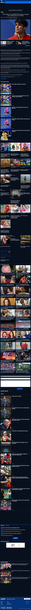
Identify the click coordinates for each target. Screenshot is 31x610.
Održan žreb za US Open (16, 396)
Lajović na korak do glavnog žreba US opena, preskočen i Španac (20, 466)
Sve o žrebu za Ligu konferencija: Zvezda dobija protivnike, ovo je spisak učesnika (13, 529)
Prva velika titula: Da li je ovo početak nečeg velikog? (20, 408)
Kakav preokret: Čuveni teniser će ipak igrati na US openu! (20, 500)
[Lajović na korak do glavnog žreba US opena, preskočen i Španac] (6, 470)
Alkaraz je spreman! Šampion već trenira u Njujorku (20, 108)
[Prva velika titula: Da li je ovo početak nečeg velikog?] (6, 412)
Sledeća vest (28, 45)
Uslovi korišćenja (28, 601)
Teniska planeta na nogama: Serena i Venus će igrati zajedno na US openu (21, 489)
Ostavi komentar (19, 388)
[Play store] (3, 608)
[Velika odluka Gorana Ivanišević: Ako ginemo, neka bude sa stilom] (6, 424)
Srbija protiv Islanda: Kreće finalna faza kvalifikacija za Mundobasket (11, 533)
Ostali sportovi (9, 604)
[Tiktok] (29, 599)
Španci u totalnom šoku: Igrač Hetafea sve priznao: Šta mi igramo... (11, 531)
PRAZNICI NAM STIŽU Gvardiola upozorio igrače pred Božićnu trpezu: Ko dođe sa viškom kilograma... (20, 564)
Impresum (27, 603)
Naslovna (2, 601)
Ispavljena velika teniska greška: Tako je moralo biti (20, 443)
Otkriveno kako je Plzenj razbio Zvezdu (7, 535)
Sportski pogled (9, 603)
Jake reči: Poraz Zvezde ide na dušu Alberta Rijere (10, 527)
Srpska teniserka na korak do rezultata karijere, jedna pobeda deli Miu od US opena (20, 477)
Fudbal (1, 603)
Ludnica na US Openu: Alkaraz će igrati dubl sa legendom (21, 131)
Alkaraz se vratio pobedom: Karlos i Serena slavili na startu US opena (20, 96)
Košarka (2, 604)
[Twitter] (28, 599)
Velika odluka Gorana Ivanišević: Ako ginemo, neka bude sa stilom (21, 420)
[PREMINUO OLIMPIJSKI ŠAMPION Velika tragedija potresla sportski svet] (3, 43)
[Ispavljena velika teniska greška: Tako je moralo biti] (6, 447)
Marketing (27, 602)
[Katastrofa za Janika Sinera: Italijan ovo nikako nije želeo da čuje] (6, 458)
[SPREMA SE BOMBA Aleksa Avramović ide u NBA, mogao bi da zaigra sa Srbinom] (19, 43)
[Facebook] (24, 599)
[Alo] (1, 0)
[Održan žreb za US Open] (6, 401)
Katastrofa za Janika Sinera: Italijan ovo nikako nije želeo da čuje (20, 454)
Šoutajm (8, 602)
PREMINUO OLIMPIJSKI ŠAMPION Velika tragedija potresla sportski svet (10, 42)
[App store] (9, 608)
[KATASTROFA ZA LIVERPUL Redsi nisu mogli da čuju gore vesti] (6, 573)
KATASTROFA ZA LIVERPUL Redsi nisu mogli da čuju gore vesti (21, 571)
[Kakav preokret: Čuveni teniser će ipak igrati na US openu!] (6, 505)
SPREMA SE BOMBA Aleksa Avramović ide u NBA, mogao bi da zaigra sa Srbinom (26, 42)
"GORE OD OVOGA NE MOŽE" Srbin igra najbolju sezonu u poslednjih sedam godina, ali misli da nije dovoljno (21, 578)
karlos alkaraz (4, 78)
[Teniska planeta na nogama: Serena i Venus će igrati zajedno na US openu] (6, 493)
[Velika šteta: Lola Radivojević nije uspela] (6, 435)
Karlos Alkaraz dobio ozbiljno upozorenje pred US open (21, 119)
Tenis (2, 12)
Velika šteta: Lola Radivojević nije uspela (20, 430)
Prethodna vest (3, 45)
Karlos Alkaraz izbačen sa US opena (19, 84)
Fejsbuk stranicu (17, 76)
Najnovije (2, 602)
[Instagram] (26, 599)
